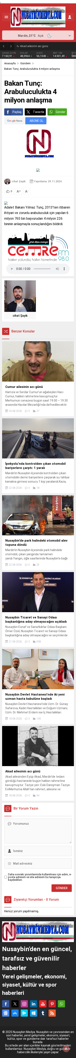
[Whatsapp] (61, 1003)
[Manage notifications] (66, 1048)
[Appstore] (15, 1013)
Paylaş (17, 112)
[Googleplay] (24, 1013)
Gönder (60, 112)
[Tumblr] (42, 1013)
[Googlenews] (5, 1013)
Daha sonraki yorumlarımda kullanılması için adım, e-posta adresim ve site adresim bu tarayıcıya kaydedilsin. (40, 877)
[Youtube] (42, 1003)
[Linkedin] (33, 1003)
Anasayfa (10, 63)
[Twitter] (15, 1003)
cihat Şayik (19, 181)
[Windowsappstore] (33, 1013)
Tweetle (38, 112)
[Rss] (52, 1013)
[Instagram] (24, 1003)
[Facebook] (5, 1003)
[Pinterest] (52, 1003)
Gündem (25, 63)
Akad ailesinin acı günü (34, 46)
